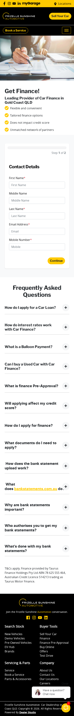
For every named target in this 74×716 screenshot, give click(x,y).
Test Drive (46, 656)
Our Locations (49, 679)
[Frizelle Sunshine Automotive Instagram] (10, 3)
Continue (56, 260)
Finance (45, 638)
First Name (17, 178)
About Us (46, 670)
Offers (44, 651)
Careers (45, 683)
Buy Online (47, 647)
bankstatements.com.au (35, 489)
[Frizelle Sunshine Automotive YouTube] (14, 3)
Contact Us (47, 675)
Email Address (19, 224)
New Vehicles (13, 634)
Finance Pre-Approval (54, 643)
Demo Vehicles (15, 638)
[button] (66, 30)
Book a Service (15, 30)
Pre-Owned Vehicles (18, 643)
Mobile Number (20, 240)
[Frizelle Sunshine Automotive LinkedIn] (19, 3)
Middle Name (18, 193)
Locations (64, 4)
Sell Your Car (60, 16)
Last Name (17, 209)
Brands (9, 651)
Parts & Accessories (18, 679)
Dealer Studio (27, 712)
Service (9, 670)
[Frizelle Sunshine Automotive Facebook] (5, 3)
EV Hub (10, 647)
